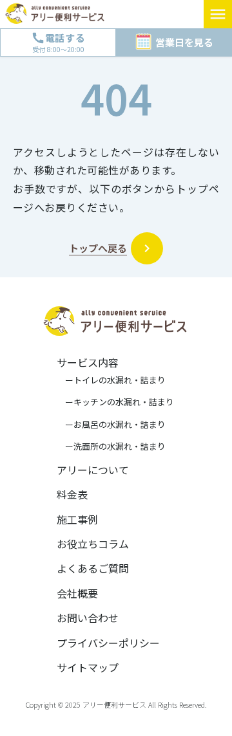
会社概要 (77, 593)
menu (217, 14)
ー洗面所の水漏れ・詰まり (111, 446)
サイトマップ (88, 667)
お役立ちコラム (93, 544)
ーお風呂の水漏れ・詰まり (111, 424)
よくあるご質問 (93, 568)
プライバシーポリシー (108, 643)
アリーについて (93, 470)
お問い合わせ (88, 618)
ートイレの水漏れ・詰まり (111, 380)
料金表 (72, 494)
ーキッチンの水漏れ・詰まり (115, 402)
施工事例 (77, 519)
